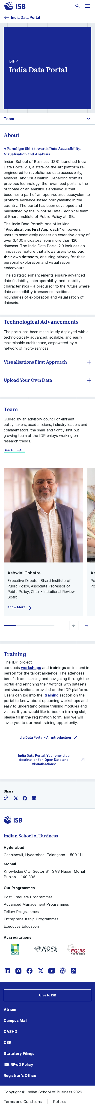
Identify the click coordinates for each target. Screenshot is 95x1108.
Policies (59, 1101)
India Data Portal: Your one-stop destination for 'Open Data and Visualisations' (44, 760)
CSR (7, 1042)
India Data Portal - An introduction (44, 737)
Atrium (10, 1009)
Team (9, 118)
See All (9, 450)
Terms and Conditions (23, 1101)
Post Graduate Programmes (28, 897)
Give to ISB (47, 995)
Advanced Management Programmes (36, 904)
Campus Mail (15, 1020)
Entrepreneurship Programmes (31, 919)
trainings (58, 667)
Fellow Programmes (21, 911)
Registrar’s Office (20, 1075)
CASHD (10, 1031)
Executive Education (21, 926)
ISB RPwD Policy (18, 1064)
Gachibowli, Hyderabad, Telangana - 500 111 (43, 855)
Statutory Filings (19, 1053)
